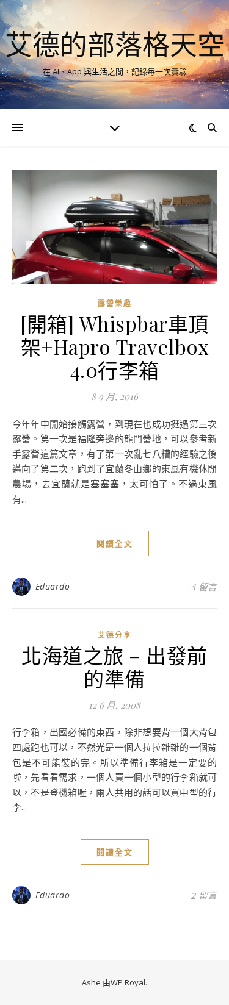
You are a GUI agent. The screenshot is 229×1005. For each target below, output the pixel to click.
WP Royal (128, 982)
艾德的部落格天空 (115, 44)
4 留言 (204, 587)
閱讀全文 (114, 543)
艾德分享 (115, 635)
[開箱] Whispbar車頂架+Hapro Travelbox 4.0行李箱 (114, 346)
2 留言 (204, 895)
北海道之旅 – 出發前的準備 (114, 667)
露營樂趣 (115, 303)
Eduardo (52, 586)
